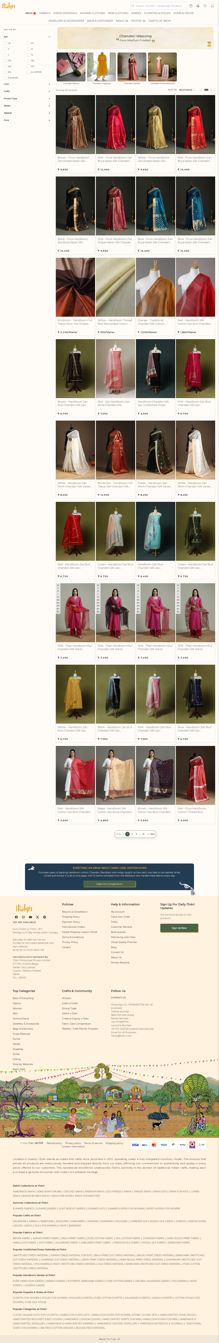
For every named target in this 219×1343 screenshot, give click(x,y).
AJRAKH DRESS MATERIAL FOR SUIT (71, 1255)
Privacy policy (73, 1143)
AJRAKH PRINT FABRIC (46, 1238)
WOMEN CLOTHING (92, 13)
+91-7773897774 (120, 1022)
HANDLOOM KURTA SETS (74, 1314)
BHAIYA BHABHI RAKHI (35, 1195)
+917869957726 (136, 1004)
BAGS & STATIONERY (100, 20)
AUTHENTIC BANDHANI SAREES (85, 1281)
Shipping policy (114, 1143)
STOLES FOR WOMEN (54, 1297)
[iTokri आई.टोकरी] (8, 6)
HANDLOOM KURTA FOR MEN (160, 1319)
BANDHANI (47, 1221)
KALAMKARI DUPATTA (137, 1297)
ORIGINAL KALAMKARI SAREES (152, 1281)
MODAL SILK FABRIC (154, 1242)
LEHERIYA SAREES (34, 1285)
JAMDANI (92, 1221)
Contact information (73, 1146)
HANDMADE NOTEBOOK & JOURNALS (161, 1323)
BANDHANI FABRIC (179, 1242)
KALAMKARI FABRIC (66, 1242)
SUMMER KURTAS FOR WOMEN (126, 1208)
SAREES (136, 13)
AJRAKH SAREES (55, 1281)
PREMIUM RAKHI (94, 1191)
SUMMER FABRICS (24, 1208)
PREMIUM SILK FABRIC (127, 1242)
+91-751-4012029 (120, 1028)
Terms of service (93, 1143)
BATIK (170, 1221)
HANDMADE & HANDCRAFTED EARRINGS (71, 1323)
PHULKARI (121, 1221)
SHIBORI (181, 1221)
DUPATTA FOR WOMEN (26, 1297)
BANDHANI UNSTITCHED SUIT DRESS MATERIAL (153, 1264)
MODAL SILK (157, 1221)
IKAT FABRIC (46, 1242)
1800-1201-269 (118, 1015)
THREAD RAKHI (142, 1191)
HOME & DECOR (183, 13)
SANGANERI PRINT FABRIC (96, 1242)
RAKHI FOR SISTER (62, 1195)
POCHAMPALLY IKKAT (54, 1225)
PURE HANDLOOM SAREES (28, 1281)
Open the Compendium (109, 884)
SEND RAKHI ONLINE (49, 1191)
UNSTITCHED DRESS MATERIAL (30, 1255)
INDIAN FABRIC (21, 1238)
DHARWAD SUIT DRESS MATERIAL (60, 1259)
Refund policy (54, 1143)
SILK (37, 1225)
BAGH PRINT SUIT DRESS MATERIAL (114, 1255)
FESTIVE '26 (138, 20)
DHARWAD (106, 1221)
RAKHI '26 (122, 20)
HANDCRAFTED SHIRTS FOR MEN (121, 1319)
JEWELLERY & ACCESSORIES (66, 20)
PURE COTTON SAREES (119, 1281)
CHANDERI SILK (139, 1221)
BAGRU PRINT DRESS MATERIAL (155, 1255)
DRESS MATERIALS (65, 13)
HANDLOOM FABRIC (24, 1242)
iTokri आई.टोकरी (35, 1143)
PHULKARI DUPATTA (80, 1297)
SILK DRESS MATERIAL (111, 1264)
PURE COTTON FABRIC (100, 1238)
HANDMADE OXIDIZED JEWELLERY (117, 1323)
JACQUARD (62, 1221)
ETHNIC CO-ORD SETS (144, 1314)
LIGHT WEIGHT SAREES (72, 1208)
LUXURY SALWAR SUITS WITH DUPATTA (35, 1314)
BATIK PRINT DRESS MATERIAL (99, 1259)
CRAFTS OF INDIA (159, 20)
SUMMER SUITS (96, 1208)
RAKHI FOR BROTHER (87, 1195)
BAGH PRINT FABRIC (73, 1238)
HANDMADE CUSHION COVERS (82, 1319)
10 (143, 834)
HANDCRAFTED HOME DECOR (177, 1314)
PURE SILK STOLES (35, 1302)
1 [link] (127, 834)
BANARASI (75, 1225)
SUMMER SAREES (46, 1208)
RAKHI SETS (160, 1191)
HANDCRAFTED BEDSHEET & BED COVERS (37, 1319)
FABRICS (45, 13)
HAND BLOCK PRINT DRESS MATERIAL (141, 1259)
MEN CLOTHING (118, 13)
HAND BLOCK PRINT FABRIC (183, 1238)
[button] (212, 5)
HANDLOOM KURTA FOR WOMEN (111, 1314)
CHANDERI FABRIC (153, 1238)
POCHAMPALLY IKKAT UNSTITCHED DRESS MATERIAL (65, 1264)
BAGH (28, 1225)
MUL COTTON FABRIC (128, 1238)
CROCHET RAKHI (73, 1191)
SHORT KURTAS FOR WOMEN (163, 1208)
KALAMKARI (19, 1221)
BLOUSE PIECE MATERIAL (90, 1327)
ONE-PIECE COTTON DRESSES (56, 1327)
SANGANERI (78, 1221)
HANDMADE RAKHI (24, 1191)
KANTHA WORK (197, 1221)
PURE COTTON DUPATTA (108, 1297)
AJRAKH (33, 1221)
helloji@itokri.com (121, 1035)
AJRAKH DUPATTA (162, 1297)
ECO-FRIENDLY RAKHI (118, 1191)
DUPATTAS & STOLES (157, 13)
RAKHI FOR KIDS (178, 1191)
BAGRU (18, 1225)
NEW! (29, 13)
